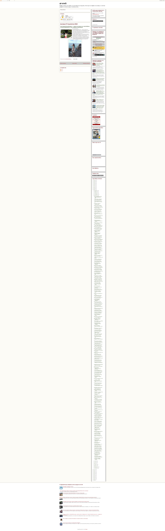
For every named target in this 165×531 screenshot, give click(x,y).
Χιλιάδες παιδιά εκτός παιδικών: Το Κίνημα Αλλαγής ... (98, 223)
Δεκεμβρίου (95, 190)
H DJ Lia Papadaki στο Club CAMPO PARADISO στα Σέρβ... (98, 197)
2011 (94, 476)
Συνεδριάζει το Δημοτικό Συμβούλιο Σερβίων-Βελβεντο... (97, 253)
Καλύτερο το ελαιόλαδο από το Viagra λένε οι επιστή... (98, 255)
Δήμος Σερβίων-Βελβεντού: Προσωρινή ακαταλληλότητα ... (98, 218)
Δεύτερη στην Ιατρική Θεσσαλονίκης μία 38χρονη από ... (98, 381)
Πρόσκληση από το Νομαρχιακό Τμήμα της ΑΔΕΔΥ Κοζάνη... (98, 239)
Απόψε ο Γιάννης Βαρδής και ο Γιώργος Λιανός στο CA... (98, 450)
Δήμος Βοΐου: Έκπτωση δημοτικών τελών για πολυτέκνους (97, 319)
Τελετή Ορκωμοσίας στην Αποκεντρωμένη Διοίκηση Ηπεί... (97, 336)
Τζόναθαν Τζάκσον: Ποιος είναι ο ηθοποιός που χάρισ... (98, 281)
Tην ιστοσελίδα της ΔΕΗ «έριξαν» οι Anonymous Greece (97, 284)
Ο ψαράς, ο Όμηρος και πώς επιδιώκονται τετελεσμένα (100, 99)
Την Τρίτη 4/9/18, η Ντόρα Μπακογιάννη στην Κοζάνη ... (98, 278)
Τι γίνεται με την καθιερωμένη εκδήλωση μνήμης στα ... (98, 416)
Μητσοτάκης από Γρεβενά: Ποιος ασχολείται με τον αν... (98, 302)
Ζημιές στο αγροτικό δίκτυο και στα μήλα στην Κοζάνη (98, 297)
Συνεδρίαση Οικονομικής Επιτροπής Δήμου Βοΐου (97, 404)
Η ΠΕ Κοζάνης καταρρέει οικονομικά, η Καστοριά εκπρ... (97, 292)
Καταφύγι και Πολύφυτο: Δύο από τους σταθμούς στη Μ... (98, 245)
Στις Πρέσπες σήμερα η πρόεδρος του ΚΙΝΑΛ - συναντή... (97, 459)
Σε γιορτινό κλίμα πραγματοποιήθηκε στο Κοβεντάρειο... (97, 368)
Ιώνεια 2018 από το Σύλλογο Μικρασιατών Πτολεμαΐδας (98, 448)
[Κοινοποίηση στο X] (75, 59)
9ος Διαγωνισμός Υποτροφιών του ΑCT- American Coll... (98, 243)
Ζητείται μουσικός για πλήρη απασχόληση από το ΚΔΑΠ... (98, 269)
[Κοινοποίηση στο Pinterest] (76, 59)
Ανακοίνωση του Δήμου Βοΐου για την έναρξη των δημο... (98, 209)
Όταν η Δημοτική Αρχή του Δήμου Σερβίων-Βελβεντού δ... (98, 225)
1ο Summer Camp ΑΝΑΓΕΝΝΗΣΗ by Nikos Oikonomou (97, 440)
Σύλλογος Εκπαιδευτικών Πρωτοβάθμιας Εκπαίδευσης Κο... (98, 306)
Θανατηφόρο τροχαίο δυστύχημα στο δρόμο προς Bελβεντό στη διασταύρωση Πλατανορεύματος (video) (76, 501)
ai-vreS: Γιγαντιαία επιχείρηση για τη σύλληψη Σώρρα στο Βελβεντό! (71, 522)
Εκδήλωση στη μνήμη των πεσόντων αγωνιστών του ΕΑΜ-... (98, 402)
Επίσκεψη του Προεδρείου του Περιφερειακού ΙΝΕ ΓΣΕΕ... (98, 312)
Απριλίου (95, 464)
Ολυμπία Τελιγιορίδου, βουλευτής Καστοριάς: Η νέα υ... (98, 326)
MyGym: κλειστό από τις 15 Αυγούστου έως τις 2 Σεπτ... (98, 423)
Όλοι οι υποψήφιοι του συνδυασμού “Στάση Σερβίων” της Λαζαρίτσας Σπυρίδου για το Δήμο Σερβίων (75, 518)
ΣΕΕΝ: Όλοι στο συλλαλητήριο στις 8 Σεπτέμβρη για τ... (98, 227)
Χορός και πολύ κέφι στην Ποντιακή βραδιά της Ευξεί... (98, 261)
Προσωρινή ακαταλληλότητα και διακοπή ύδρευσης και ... (98, 216)
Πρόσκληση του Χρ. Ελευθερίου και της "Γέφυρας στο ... (98, 356)
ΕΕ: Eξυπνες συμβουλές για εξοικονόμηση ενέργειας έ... (98, 259)
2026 (94, 180)
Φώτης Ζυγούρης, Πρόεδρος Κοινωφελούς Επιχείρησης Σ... (98, 341)
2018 (94, 189)
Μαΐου (95, 463)
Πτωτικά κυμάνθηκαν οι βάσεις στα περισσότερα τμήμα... (98, 372)
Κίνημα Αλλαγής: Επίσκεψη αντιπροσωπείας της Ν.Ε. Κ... (98, 310)
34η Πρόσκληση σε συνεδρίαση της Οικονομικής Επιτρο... (98, 267)
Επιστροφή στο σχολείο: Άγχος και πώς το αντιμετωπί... (98, 241)
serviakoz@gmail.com (95, 14)
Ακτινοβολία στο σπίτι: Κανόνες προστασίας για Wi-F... (98, 251)
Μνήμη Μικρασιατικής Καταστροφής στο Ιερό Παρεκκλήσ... (97, 264)
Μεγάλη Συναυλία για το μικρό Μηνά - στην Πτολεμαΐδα (98, 425)
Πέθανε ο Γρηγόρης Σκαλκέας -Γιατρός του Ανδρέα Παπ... (98, 421)
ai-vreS (63, 3)
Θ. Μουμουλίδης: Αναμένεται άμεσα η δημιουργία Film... (98, 199)
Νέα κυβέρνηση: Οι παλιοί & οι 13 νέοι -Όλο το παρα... (98, 328)
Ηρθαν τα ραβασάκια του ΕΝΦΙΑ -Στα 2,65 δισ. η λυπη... (98, 321)
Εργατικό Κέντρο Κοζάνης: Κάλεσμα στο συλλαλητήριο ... (98, 266)
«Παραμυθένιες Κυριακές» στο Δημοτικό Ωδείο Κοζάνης (98, 247)
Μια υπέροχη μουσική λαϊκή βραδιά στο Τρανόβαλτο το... (98, 349)
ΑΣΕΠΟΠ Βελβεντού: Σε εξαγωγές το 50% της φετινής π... (98, 339)
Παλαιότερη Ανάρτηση (86, 63)
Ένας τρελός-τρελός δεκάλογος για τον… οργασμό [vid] (98, 347)
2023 (94, 183)
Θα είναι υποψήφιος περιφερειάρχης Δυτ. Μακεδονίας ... (97, 300)
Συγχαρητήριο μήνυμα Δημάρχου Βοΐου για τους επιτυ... (98, 365)
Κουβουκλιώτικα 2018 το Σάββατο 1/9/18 (97, 332)
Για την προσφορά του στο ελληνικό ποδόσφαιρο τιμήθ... (98, 370)
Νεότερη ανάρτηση (63, 63)
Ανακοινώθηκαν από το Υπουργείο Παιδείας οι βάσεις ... (98, 385)
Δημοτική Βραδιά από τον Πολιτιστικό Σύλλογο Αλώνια (98, 289)
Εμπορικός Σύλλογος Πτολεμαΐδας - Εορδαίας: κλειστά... (97, 376)
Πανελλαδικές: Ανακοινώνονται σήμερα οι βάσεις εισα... (98, 388)
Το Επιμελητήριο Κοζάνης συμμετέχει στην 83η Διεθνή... (98, 456)
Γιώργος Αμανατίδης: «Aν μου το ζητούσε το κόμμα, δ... (98, 207)
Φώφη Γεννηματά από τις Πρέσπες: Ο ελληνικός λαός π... (98, 436)
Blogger (86, 529)
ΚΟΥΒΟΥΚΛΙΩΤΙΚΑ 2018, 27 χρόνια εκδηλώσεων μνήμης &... (98, 202)
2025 (94, 181)
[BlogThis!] (74, 59)
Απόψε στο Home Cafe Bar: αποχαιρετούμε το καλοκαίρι (98, 206)
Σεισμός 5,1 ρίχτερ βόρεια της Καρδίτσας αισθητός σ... (98, 238)
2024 (94, 182)
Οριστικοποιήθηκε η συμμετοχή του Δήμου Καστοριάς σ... (98, 414)
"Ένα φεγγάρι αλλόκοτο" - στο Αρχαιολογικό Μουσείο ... (98, 444)
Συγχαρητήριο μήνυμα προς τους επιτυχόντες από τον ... (98, 360)
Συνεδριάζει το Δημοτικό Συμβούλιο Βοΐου (97, 204)
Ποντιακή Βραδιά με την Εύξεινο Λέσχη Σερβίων (98, 419)
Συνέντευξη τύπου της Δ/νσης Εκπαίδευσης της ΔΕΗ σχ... (98, 236)
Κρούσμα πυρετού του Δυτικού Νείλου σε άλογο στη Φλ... (98, 396)
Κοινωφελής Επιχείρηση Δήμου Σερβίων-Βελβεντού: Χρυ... (98, 345)
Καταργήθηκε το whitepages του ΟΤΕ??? (68, 486)
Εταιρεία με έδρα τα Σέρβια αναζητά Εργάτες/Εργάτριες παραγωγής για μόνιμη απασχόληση (99, 64)
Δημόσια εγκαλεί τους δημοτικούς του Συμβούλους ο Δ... (98, 214)
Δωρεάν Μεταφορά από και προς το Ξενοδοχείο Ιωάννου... (97, 315)
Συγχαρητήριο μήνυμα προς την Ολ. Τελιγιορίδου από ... (98, 271)
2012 (94, 475)
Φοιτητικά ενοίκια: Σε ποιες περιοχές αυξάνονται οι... (97, 354)
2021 (94, 186)
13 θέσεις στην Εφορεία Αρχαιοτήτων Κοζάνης (97, 433)
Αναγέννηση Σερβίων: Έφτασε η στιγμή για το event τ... (98, 417)
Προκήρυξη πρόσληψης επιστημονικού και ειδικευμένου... (97, 454)
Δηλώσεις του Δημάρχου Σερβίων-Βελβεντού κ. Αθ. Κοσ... (98, 274)
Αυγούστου (95, 195)
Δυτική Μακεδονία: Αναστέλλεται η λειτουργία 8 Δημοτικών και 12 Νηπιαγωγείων (100, 86)
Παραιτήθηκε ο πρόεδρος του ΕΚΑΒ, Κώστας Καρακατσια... (98, 280)
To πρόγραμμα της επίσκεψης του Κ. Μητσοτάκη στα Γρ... (98, 400)
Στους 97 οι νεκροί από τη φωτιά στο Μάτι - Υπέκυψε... (98, 378)
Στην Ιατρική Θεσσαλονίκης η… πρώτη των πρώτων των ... (98, 383)
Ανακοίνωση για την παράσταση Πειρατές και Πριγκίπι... (98, 308)
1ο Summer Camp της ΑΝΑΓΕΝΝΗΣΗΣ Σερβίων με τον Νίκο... (98, 221)
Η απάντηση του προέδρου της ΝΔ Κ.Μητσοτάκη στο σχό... (98, 304)
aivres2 (62, 70)
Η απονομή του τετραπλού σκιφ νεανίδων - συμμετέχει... (98, 392)
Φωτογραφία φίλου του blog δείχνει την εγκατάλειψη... (97, 295)
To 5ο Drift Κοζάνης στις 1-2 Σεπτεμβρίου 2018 (97, 452)
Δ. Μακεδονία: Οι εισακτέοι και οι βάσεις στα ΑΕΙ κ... (98, 358)
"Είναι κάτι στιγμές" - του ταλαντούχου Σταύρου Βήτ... (98, 374)
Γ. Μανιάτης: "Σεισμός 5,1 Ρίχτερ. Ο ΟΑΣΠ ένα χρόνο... (98, 211)
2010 (94, 477)
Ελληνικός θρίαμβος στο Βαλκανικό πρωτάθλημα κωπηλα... (97, 390)
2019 (94, 188)
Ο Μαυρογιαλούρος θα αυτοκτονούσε (97, 442)
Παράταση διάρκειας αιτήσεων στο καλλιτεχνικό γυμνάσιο (98, 229)
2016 (94, 470)
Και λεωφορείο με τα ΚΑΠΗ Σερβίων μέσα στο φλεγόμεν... (98, 276)
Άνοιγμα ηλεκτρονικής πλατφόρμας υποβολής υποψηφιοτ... (97, 324)
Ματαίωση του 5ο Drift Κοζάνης (98, 366)
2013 (94, 474)
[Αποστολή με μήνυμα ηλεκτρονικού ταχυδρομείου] (73, 59)
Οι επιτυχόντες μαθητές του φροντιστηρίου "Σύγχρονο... (98, 330)
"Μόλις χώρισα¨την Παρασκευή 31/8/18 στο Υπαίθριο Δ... (98, 249)
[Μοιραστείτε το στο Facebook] (76, 59)
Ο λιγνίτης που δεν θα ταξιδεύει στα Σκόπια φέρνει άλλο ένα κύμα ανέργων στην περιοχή (100, 79)
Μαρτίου (95, 465)
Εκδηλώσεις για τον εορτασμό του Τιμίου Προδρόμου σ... (98, 406)
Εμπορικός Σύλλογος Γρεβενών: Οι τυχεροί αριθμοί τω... (98, 431)
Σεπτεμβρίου (96, 194)
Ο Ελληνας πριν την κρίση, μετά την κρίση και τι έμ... (98, 438)
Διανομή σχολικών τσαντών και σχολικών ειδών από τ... (98, 343)
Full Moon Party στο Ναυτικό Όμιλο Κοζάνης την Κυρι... (98, 446)
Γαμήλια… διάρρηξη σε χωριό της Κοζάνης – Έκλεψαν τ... (98, 334)
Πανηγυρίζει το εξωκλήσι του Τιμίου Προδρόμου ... (98, 412)
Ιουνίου (95, 462)
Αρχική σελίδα (74, 63)
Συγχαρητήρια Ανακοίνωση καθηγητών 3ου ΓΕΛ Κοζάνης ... (98, 362)
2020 (94, 187)
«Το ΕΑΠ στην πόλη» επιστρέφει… (97, 394)
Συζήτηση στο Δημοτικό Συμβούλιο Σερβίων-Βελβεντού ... (97, 231)
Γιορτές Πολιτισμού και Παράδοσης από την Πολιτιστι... (97, 429)
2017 (94, 469)
